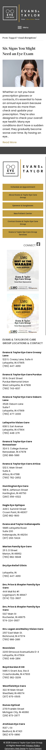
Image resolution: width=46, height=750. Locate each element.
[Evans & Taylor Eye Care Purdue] (23, 381)
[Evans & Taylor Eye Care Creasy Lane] (23, 359)
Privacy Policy (33, 745)
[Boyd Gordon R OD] (23, 672)
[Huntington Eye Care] (23, 491)
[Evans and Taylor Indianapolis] (23, 531)
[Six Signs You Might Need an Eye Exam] (23, 73)
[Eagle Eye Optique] (23, 510)
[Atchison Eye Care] (23, 729)
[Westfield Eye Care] (23, 691)
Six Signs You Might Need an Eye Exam (19, 51)
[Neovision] (23, 653)
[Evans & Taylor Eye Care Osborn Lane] (23, 405)
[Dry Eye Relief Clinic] (23, 570)
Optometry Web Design (15, 748)
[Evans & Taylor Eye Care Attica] (23, 470)
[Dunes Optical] (23, 710)
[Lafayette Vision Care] (23, 427)
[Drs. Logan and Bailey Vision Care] (23, 634)
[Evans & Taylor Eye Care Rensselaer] (23, 448)
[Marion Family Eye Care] (23, 551)
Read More (10, 142)
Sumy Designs (35, 748)
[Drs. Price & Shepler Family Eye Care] (23, 591)
